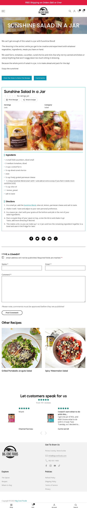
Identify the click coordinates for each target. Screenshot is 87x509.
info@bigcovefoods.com (57, 456)
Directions (10, 201)
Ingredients (11, 155)
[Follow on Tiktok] (59, 465)
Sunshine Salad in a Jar (24, 91)
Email (48, 264)
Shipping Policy (50, 481)
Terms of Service (51, 485)
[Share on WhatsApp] (56, 239)
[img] (43, 399)
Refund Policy (50, 478)
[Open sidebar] (3, 257)
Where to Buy (7, 485)
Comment (6, 274)
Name (5, 264)
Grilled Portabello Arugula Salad (17, 371)
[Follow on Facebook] (46, 465)
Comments (40, 78)
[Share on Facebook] (31, 239)
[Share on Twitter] (37, 239)
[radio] (5, 96)
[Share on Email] (50, 239)
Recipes (4, 481)
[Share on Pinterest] (43, 239)
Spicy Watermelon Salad (56, 371)
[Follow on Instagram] (51, 465)
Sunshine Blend (30, 205)
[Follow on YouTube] (55, 465)
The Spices (6, 478)
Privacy (47, 489)
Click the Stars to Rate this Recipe (16, 78)
